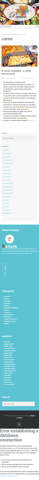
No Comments (28, 78)
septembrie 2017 (8, 163)
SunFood (7, 317)
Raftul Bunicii (8, 314)
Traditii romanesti (10, 319)
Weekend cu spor (10, 321)
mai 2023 (5, 150)
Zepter (6, 323)
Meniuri (6, 305)
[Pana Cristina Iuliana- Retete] (19, 12)
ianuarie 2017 (7, 180)
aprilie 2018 (6, 157)
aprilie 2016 (6, 210)
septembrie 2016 (8, 193)
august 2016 (7, 197)
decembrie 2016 (8, 183)
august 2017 (7, 167)
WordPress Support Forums (8, 476)
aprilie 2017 (6, 170)
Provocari (7, 312)
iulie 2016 (6, 200)
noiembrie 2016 (7, 187)
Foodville (7, 303)
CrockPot (7, 296)
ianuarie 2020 (7, 153)
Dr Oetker (7, 301)
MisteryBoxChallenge (11, 308)
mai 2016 (5, 207)
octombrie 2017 (8, 160)
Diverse (6, 299)
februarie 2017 (7, 177)
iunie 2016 (6, 203)
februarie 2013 (7, 213)
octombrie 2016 (8, 190)
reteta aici (32, 120)
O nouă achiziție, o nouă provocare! (16, 72)
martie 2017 (6, 173)
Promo (6, 310)
